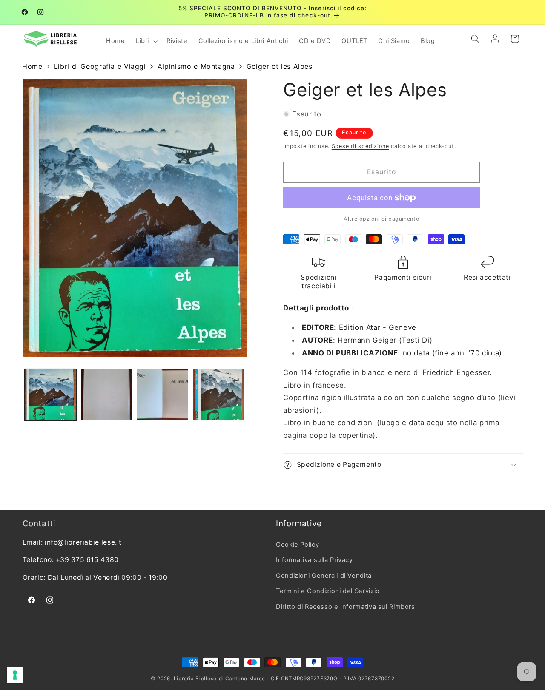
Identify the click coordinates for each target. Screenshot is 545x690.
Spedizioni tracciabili (318, 281)
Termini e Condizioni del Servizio (328, 591)
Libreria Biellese (195, 678)
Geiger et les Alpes (280, 66)
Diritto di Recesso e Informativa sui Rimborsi (346, 606)
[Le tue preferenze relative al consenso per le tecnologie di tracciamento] (15, 675)
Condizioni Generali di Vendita (324, 575)
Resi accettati (487, 277)
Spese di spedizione (360, 146)
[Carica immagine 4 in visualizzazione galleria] (218, 394)
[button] (145, 41)
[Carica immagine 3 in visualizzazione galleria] (162, 394)
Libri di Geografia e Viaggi (100, 66)
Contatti (39, 523)
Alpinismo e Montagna (196, 66)
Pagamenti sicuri (402, 277)
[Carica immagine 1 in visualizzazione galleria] (50, 394)
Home (32, 66)
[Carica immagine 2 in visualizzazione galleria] (106, 394)
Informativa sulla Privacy (314, 560)
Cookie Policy (297, 544)
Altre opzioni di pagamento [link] (381, 219)
